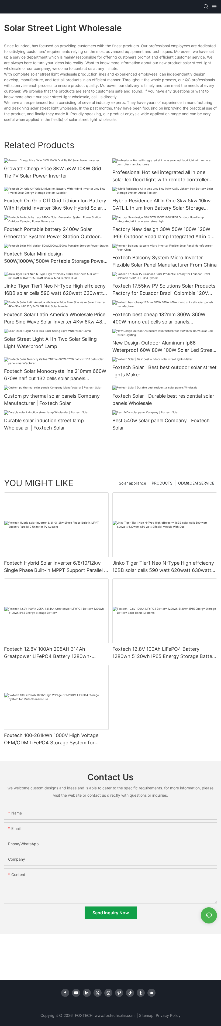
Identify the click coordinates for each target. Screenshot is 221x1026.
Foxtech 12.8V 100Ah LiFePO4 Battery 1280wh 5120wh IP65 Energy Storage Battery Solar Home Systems (164, 653)
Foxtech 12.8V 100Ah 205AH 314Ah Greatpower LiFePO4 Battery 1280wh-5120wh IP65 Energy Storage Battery (48, 653)
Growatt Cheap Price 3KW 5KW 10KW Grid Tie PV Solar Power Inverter (52, 172)
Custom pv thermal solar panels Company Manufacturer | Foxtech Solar (52, 399)
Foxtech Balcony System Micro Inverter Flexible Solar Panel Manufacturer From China (164, 261)
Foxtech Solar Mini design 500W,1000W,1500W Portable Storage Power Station (54, 258)
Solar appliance (132, 483)
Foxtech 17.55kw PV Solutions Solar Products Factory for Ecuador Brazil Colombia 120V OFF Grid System (163, 290)
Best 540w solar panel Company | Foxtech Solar (161, 424)
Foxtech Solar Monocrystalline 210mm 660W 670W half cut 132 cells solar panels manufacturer (55, 375)
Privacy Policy (168, 1015)
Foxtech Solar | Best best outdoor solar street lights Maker (164, 370)
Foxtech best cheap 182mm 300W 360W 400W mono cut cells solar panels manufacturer (158, 318)
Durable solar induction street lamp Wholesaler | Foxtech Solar (44, 424)
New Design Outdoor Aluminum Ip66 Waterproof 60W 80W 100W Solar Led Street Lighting (163, 347)
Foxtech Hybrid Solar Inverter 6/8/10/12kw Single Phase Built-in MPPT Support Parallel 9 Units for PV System (55, 567)
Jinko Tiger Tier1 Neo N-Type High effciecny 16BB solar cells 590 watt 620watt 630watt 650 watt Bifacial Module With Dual (55, 290)
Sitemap (147, 1015)
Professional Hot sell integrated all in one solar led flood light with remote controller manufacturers (160, 176)
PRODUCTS (162, 483)
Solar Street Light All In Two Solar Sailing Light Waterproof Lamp (50, 342)
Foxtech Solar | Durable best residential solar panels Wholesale (163, 399)
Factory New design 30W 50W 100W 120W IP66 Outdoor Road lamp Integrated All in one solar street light (164, 233)
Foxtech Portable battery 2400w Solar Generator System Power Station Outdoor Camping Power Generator (52, 233)
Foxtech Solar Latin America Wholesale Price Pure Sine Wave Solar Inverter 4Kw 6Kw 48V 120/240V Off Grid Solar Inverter (54, 318)
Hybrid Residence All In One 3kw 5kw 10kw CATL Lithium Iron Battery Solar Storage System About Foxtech (161, 205)
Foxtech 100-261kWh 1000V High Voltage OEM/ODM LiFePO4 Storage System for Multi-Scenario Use (51, 739)
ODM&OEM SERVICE (196, 483)
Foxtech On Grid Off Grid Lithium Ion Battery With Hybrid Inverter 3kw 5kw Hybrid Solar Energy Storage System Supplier (55, 205)
